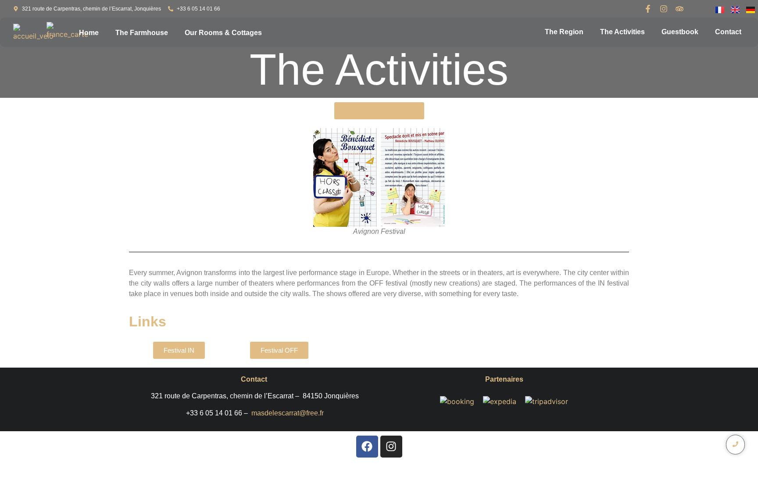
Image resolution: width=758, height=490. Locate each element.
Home (89, 32)
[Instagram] (664, 9)
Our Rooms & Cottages (223, 32)
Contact (728, 32)
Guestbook (679, 32)
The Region (564, 32)
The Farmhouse (141, 32)
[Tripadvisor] (679, 9)
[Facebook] (367, 447)
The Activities (622, 32)
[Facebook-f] (648, 9)
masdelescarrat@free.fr (287, 413)
